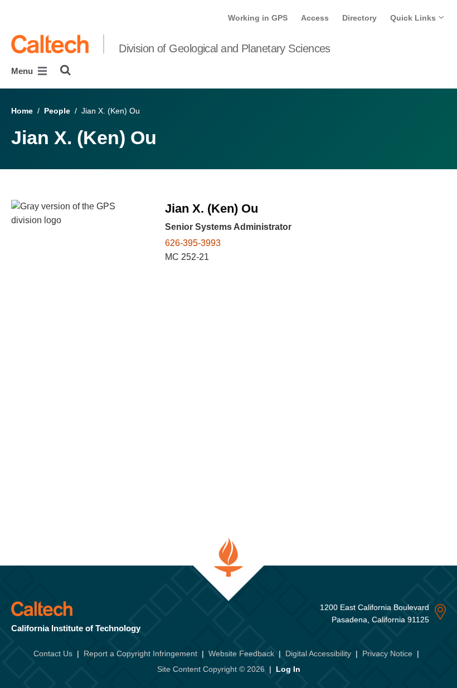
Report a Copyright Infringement (140, 653)
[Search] (65, 70)
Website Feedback (241, 653)
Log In (288, 669)
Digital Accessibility (318, 653)
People (57, 110)
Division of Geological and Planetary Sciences (224, 48)
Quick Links (414, 17)
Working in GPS (258, 17)
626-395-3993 (193, 243)
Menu (23, 71)
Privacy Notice (387, 653)
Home (22, 110)
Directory (359, 17)
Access (315, 17)
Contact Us (52, 653)
